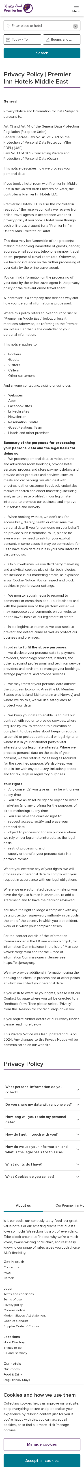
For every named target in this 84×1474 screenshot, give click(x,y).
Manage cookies (42, 1445)
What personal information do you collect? (33, 1089)
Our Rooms (12, 1369)
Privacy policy (13, 1304)
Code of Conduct (16, 1321)
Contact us (11, 1267)
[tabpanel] (42, 1316)
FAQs (7, 1272)
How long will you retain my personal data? (35, 1119)
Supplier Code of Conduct (22, 1326)
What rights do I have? (23, 1164)
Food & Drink (13, 1374)
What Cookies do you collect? (29, 1176)
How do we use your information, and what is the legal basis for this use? (36, 1149)
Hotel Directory (14, 1342)
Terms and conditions (19, 1294)
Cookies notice (14, 1310)
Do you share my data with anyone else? (38, 1104)
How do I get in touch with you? (31, 1134)
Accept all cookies (42, 1461)
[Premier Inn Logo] (18, 8)
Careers (9, 1278)
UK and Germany (15, 1353)
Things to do (13, 1347)
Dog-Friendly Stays (17, 1380)
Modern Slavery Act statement (25, 1315)
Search (42, 53)
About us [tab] (23, 1205)
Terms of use (13, 1299)
